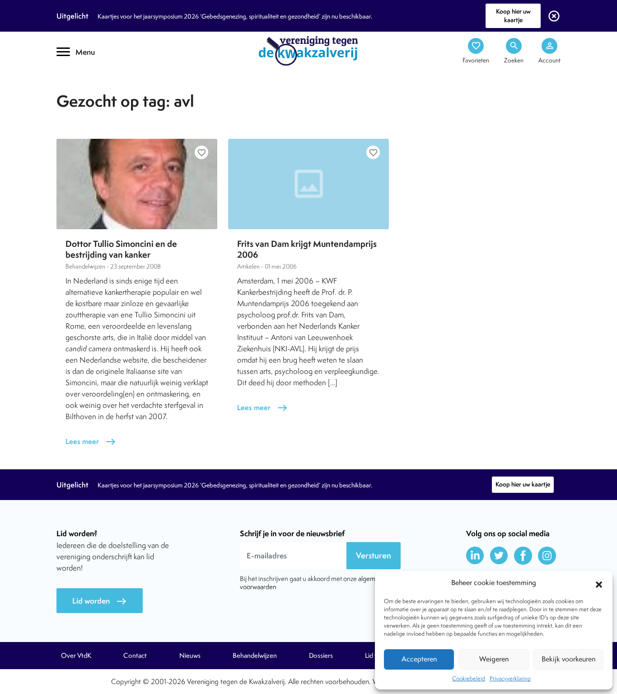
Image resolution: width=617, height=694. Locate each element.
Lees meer (90, 441)
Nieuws (190, 655)
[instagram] (547, 556)
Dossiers (321, 655)
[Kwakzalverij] (308, 50)
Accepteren (419, 659)
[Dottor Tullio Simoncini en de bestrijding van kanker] (136, 184)
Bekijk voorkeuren (568, 659)
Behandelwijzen (255, 655)
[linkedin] (475, 556)
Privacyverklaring (510, 678)
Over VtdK (76, 655)
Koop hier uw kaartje (513, 15)
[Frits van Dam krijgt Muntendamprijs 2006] (308, 184)
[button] (598, 583)
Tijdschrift (87, 79)
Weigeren (494, 659)
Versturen (373, 555)
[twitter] (499, 556)
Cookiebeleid (468, 678)
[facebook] (523, 556)
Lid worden (99, 601)
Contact (135, 655)
